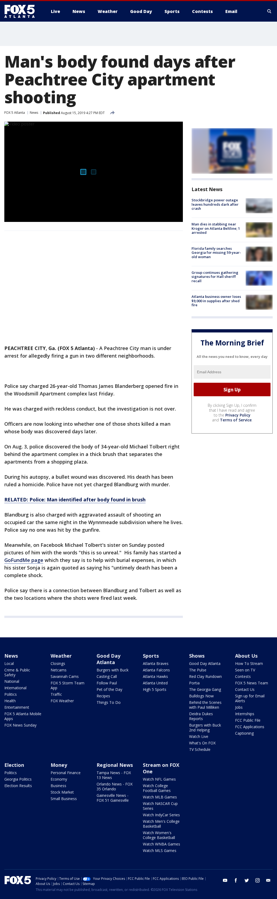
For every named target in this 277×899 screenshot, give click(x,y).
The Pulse (197, 669)
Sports (151, 655)
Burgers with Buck (112, 669)
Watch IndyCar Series (161, 814)
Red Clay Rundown (205, 676)
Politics (10, 694)
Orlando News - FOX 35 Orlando (115, 786)
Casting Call (107, 676)
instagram (257, 880)
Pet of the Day (109, 689)
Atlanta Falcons (156, 669)
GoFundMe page (23, 560)
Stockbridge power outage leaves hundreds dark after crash (215, 204)
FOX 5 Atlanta (14, 112)
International (15, 687)
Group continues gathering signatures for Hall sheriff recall (215, 276)
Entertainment (16, 707)
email (268, 880)
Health (10, 700)
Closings (58, 663)
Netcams (59, 669)
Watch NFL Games (159, 779)
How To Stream (249, 663)
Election (14, 765)
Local (9, 663)
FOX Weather (62, 700)
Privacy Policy (237, 415)
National (11, 681)
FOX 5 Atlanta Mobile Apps (22, 716)
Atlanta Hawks (155, 676)
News (34, 112)
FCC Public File (247, 720)
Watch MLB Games (160, 797)
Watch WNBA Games (161, 844)
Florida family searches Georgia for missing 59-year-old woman (216, 252)
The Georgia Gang (205, 689)
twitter (246, 880)
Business (58, 785)
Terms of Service (236, 419)
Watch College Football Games (157, 788)
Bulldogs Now (201, 695)
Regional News (115, 765)
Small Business (64, 798)
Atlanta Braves (156, 663)
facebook (236, 880)
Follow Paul (107, 682)
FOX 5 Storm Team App (67, 685)
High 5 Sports (154, 689)
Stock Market (62, 792)
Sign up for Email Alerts (250, 698)
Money (59, 765)
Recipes (103, 695)
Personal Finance (66, 772)
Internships (244, 713)
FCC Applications (249, 726)
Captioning (244, 733)
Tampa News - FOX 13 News (114, 775)
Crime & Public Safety (17, 672)
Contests (243, 676)
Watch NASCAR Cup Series (160, 806)
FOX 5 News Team (251, 682)
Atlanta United (155, 682)
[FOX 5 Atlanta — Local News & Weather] (22, 11)
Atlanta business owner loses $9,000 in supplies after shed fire (216, 300)
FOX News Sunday (20, 725)
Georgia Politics (18, 779)
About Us (246, 655)
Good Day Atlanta (108, 658)
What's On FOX (202, 742)
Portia (194, 682)
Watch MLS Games (159, 850)
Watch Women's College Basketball (159, 835)
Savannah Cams (65, 676)
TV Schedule (199, 749)
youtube (225, 880)
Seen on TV (245, 669)
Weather (61, 655)
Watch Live (198, 736)
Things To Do (109, 702)
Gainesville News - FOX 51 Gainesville (113, 798)
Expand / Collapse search (269, 11)
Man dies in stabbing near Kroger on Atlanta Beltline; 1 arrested (216, 228)
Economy (59, 779)
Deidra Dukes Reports (201, 716)
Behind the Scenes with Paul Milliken (205, 705)
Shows (197, 655)
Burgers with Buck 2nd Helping (205, 727)
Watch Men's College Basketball (161, 824)
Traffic (56, 694)
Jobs (239, 707)
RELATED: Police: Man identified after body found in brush (75, 499)
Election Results (18, 785)
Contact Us (245, 689)
